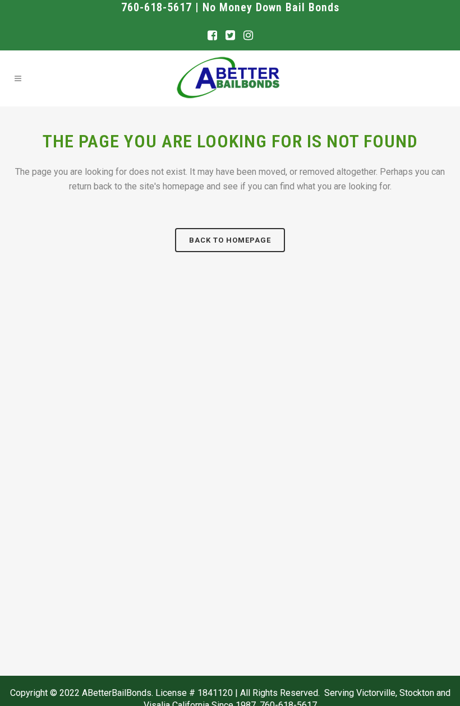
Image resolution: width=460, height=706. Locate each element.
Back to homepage (230, 240)
